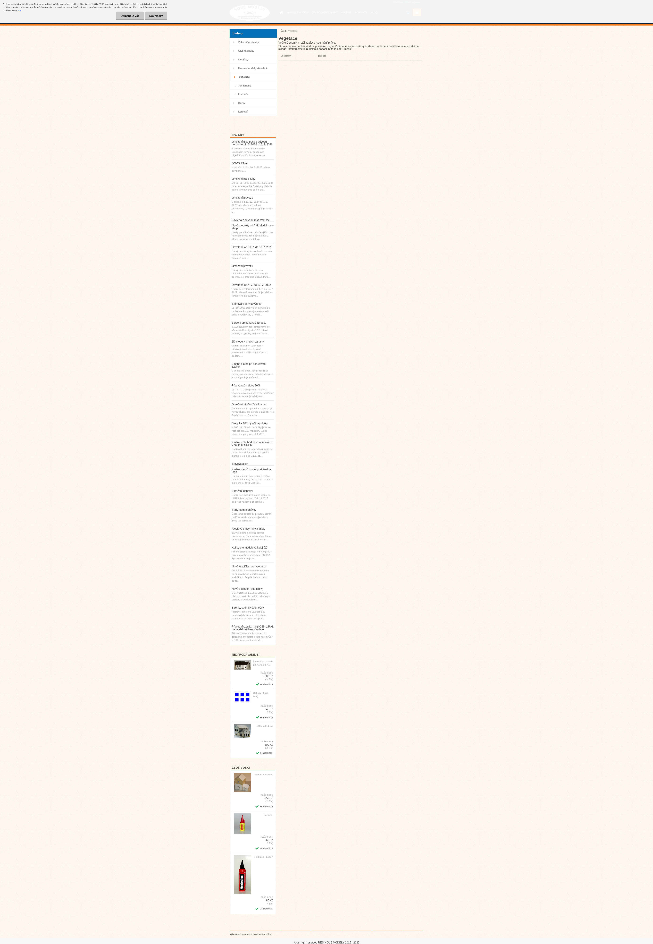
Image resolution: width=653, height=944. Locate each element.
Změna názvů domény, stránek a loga (251, 470)
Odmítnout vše (130, 15)
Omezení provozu (242, 197)
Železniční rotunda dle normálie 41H (263, 663)
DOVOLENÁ (239, 163)
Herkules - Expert (263, 856)
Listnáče (243, 94)
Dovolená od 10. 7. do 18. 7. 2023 (252, 247)
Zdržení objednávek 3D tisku (249, 322)
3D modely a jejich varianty (248, 341)
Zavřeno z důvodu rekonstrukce (251, 220)
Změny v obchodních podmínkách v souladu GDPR (252, 443)
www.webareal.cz (262, 934)
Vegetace (244, 76)
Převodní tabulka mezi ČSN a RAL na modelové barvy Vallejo (252, 628)
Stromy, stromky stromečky (248, 607)
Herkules (268, 815)
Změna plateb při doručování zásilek (249, 365)
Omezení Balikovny (243, 178)
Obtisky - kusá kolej (260, 695)
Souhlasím (156, 15)
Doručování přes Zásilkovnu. (249, 404)
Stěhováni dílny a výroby (246, 303)
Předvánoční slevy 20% (246, 385)
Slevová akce (240, 463)
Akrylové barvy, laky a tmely (248, 528)
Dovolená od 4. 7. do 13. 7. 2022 (251, 284)
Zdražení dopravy (242, 490)
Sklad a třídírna (265, 726)
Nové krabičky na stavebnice (249, 566)
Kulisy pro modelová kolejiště (249, 547)
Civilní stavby (246, 50)
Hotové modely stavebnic (253, 68)
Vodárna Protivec (264, 774)
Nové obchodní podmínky (247, 588)
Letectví (243, 111)
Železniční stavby (248, 42)
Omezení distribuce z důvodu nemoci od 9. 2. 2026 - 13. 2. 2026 (252, 143)
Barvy (241, 102)
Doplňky (243, 59)
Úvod (283, 31)
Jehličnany (244, 85)
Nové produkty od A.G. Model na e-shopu (253, 227)
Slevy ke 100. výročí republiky (250, 423)
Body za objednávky (244, 509)
